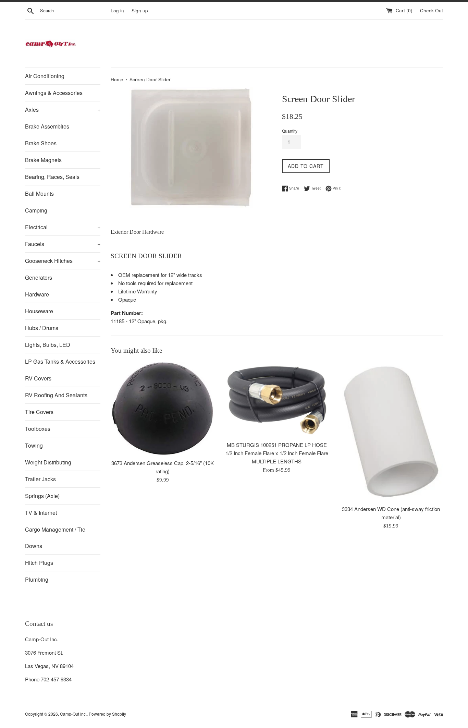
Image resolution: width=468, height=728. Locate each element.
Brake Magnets (43, 160)
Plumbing (36, 579)
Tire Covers (39, 412)
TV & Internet (41, 513)
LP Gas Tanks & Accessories (60, 361)
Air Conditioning (44, 76)
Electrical (62, 227)
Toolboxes (37, 429)
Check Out (431, 10)
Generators (38, 277)
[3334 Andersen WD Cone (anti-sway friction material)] (391, 431)
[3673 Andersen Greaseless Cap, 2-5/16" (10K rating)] (162, 409)
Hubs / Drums (41, 328)
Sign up (140, 10)
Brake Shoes (41, 143)
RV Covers (38, 378)
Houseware (39, 311)
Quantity (289, 131)
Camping (36, 210)
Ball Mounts (39, 193)
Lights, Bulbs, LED (47, 345)
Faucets (62, 244)
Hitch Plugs (39, 563)
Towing (34, 445)
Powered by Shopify (107, 714)
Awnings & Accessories (54, 93)
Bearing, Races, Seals (52, 177)
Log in (117, 10)
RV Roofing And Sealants (56, 395)
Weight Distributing (48, 462)
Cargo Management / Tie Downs (55, 537)
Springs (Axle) (42, 496)
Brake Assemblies (47, 126)
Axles (62, 109)
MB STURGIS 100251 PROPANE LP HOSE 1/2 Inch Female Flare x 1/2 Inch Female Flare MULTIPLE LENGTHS (276, 453)
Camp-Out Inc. (73, 714)
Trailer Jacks (40, 479)
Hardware (37, 294)
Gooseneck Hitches (62, 261)
